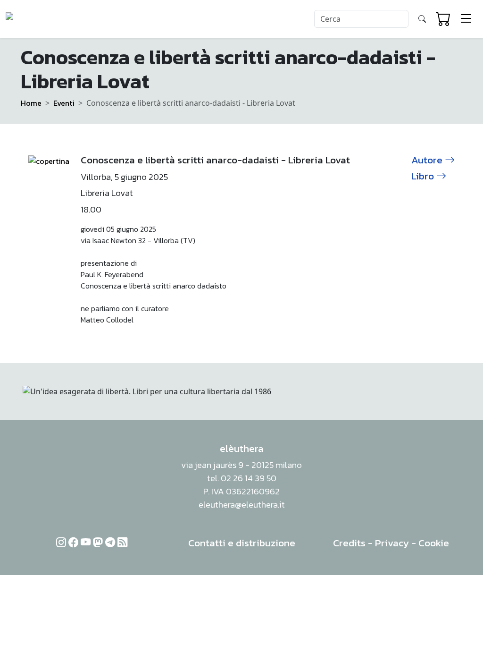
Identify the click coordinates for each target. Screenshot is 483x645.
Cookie (433, 542)
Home (31, 103)
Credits (349, 542)
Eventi (64, 103)
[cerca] (422, 19)
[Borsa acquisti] (443, 19)
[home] (42, 19)
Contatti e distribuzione (241, 542)
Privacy (392, 542)
